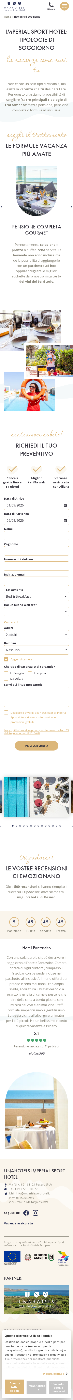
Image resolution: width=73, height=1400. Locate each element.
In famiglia (17, 673)
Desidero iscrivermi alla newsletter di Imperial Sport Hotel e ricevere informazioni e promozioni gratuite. (39, 717)
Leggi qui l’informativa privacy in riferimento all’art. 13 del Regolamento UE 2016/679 (36, 731)
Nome (8, 529)
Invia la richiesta (36, 745)
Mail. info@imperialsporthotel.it (29, 1193)
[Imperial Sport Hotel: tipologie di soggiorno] (36, 797)
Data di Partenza (16, 513)
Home (7, 16)
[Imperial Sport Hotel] (13, 6)
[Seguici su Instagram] (37, 1213)
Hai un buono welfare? (20, 605)
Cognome (11, 544)
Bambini (10, 643)
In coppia (40, 673)
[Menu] (64, 6)
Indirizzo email (14, 574)
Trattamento (14, 589)
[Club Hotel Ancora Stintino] (36, 1299)
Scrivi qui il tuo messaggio (23, 684)
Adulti (8, 628)
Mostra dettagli (53, 1373)
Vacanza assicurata (18, 1223)
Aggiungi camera (21, 659)
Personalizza (36, 1385)
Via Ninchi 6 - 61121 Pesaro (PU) (30, 1184)
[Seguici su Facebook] (28, 1213)
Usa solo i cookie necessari (58, 1387)
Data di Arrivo (14, 498)
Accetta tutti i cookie (15, 1387)
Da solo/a (16, 678)
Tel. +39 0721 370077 (23, 1189)
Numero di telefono (18, 559)
